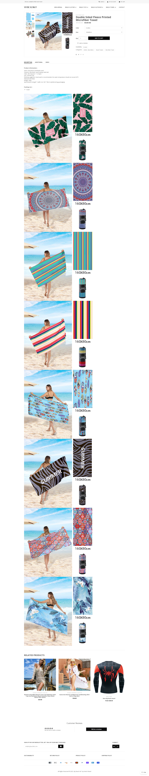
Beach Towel (110, 7)
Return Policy (54, 755)
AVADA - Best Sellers (89, 50)
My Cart (123, 2)
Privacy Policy (80, 755)
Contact (122, 7)
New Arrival (58, 7)
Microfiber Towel (110, 50)
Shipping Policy (107, 755)
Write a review (96, 729)
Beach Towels (99, 50)
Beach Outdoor (96, 7)
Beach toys (83, 7)
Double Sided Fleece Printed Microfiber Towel (93, 18)
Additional (39, 62)
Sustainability (29, 755)
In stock (85, 47)
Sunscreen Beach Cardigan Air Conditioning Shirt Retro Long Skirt (74, 695)
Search (102, 2)
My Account (112, 2)
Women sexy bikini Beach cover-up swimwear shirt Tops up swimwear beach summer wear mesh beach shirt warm (40, 696)
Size (77, 32)
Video (47, 62)
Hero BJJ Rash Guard (109, 698)
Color (77, 28)
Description (28, 62)
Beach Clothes (70, 7)
